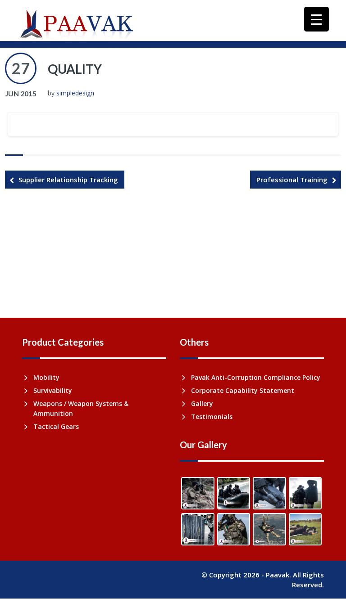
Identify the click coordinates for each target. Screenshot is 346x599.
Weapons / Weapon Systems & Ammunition (80, 408)
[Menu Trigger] (316, 19)
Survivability (52, 390)
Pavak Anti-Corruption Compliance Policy (255, 377)
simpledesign (75, 93)
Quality (75, 69)
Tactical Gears (56, 426)
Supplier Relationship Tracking (68, 179)
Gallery (202, 403)
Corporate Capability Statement (242, 390)
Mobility (46, 377)
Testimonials (211, 416)
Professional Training (292, 179)
